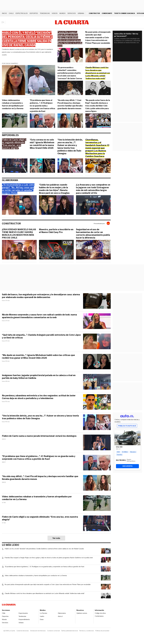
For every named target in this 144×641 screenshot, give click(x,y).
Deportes (34, 13)
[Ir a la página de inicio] (72, 22)
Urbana (81, 13)
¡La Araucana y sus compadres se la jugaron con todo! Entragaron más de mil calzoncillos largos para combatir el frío (93, 188)
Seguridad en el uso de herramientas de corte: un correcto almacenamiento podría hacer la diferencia (93, 233)
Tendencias (45, 13)
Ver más (56, 538)
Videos (55, 13)
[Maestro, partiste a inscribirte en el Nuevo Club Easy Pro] (56, 250)
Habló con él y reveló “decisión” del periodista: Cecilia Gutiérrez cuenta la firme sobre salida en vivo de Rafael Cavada (44, 549)
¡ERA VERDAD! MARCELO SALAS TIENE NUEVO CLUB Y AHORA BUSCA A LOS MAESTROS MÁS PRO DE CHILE (19, 233)
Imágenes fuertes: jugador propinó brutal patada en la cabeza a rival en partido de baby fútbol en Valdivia (39, 376)
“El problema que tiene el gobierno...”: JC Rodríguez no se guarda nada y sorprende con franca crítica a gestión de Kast (42, 106)
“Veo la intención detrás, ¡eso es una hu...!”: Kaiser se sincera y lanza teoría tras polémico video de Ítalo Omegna (70, 146)
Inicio (4, 13)
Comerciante (107, 13)
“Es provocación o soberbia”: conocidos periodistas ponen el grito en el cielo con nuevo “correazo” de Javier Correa (70, 73)
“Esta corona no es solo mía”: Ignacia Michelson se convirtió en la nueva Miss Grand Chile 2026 (42, 143)
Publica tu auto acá (127, 426)
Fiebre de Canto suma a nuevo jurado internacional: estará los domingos (39, 436)
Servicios (71, 13)
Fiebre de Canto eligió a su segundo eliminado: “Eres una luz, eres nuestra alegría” (40, 518)
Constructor (94, 13)
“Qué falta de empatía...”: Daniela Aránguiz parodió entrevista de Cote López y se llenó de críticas (41, 336)
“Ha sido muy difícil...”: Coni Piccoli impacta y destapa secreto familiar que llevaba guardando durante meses (70, 104)
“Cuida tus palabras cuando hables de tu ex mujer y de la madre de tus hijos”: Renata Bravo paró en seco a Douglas (54, 188)
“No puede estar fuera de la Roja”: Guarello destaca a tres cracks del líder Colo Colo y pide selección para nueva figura (97, 106)
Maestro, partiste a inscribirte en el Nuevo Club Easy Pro (56, 231)
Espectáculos (22, 13)
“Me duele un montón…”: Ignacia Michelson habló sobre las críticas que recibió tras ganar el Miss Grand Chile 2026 (38, 356)
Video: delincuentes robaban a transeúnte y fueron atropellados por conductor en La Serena (13, 104)
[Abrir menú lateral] (3, 22)
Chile (11, 13)
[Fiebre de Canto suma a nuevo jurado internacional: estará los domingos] (97, 443)
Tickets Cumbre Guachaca (124, 13)
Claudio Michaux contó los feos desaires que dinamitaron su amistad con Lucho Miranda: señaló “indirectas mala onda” (44, 593)
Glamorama (10, 180)
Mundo (62, 13)
